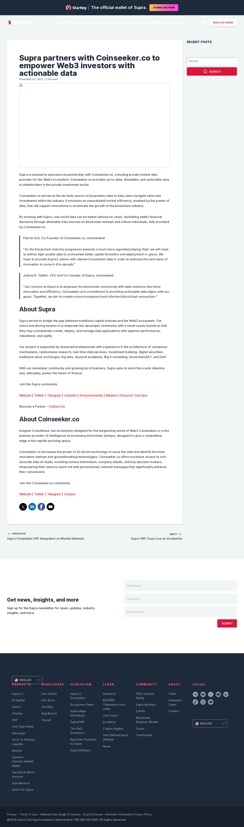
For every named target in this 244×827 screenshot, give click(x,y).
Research (109, 694)
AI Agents (18, 700)
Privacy (12, 814)
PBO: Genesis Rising (145, 696)
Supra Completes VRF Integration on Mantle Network (45, 536)
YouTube (140, 395)
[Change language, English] (204, 23)
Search (215, 71)
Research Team (175, 702)
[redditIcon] (211, 702)
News (107, 746)
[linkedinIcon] (226, 695)
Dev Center (49, 694)
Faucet (46, 720)
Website (25, 395)
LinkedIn (70, 395)
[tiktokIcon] (196, 702)
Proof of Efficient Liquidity (23, 742)
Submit (227, 623)
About (176, 23)
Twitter (39, 395)
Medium (112, 395)
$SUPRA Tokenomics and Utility (114, 704)
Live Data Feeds (23, 726)
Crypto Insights (113, 728)
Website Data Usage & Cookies (60, 814)
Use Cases (110, 715)
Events (140, 711)
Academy (109, 722)
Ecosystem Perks (82, 704)
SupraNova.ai (21, 783)
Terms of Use (28, 814)
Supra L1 (17, 694)
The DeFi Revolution (77, 731)
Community (156, 23)
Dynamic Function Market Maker (23, 761)
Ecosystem (116, 23)
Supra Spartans (146, 704)
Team (172, 694)
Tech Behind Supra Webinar (115, 737)
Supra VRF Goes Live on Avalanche (156, 536)
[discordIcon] (203, 695)
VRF (15, 720)
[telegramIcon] (196, 695)
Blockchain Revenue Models (147, 720)
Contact (69, 494)
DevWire (47, 707)
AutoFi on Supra (23, 789)
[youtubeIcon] (219, 695)
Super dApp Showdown (78, 713)
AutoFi (16, 707)
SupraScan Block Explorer (23, 774)
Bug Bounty (49, 713)
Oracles (17, 713)
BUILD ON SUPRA (223, 22)
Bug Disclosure (93, 814)
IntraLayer (19, 733)
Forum (140, 728)
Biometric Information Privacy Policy (129, 814)
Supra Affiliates (80, 750)
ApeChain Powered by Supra (83, 741)
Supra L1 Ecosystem (77, 696)
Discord (126, 395)
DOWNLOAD (163, 7)
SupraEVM (77, 722)
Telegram (54, 395)
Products (68, 23)
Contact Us (57, 406)
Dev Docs (48, 700)
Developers (91, 23)
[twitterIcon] (211, 695)
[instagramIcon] (203, 702)
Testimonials (144, 735)
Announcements (91, 395)
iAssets (17, 750)
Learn (136, 23)
